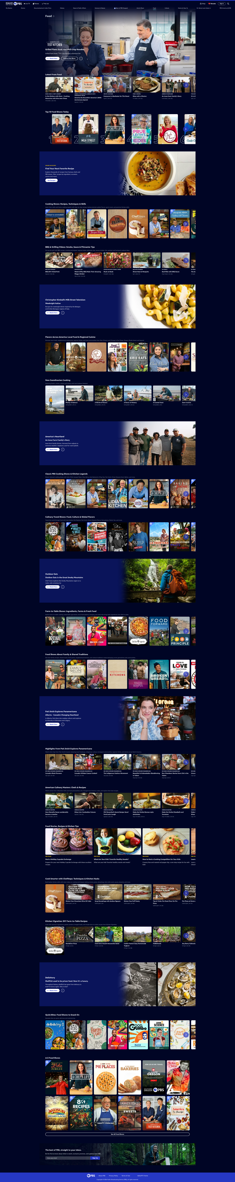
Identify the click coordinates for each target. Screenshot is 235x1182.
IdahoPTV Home (142, 1176)
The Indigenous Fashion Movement (116, 773)
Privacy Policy (113, 1176)
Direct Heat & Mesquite (141, 272)
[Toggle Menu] (81, 58)
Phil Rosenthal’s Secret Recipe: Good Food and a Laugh (116, 813)
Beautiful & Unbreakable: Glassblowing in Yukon (146, 774)
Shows (37, 3)
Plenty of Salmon (72, 402)
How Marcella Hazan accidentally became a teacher (56, 813)
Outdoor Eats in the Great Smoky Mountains (64, 577)
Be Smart (193, 269)
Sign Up (95, 1158)
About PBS (102, 1176)
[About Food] (53, 16)
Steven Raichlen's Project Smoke (112, 269)
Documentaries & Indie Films (42, 8)
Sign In (222, 3)
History (62, 8)
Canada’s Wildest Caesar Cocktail (86, 773)
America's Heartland (167, 94)
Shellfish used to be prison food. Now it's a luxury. (66, 981)
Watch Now (53, 58)
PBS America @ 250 (225, 8)
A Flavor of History (130, 402)
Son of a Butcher (108, 94)
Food (154, 8)
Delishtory (50, 977)
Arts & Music (140, 8)
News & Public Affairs (79, 8)
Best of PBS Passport (122, 8)
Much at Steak (108, 272)
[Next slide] (186, 85)
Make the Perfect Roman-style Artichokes (143, 813)
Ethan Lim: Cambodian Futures (85, 812)
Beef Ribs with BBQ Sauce (170, 272)
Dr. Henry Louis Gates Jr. (204, 8)
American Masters (50, 810)
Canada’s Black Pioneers (53, 773)
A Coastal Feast (158, 402)
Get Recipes (51, 180)
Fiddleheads (157, 943)
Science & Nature (100, 8)
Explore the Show (69, 58)
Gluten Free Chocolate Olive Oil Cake (78, 901)
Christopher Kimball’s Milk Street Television (65, 300)
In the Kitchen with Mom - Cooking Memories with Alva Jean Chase (57, 97)
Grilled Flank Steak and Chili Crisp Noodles (64, 49)
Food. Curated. (137, 94)
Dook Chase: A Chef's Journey (53, 94)
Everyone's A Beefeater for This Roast (116, 96)
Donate (213, 3)
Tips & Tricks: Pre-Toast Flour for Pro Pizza (165, 902)
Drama (23, 8)
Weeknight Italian (53, 303)
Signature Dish (78, 269)
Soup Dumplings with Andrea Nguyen (108, 901)
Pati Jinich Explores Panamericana (61, 711)
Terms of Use (126, 1176)
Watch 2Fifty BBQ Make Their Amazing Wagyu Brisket (88, 273)
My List (46, 3)
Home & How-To (183, 8)
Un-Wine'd (164, 269)
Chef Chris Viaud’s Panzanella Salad (107, 943)
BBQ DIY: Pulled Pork (52, 272)
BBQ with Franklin (50, 269)
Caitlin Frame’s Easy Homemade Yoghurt (135, 945)
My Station (9, 8)
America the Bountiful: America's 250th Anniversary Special (88, 99)
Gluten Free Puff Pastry (132, 901)
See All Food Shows (117, 1134)
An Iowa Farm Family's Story (171, 96)
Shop (203, 3)
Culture (167, 8)
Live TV (27, 3)
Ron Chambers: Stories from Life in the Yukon (175, 774)
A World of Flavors (101, 402)
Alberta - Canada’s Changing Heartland (61, 715)
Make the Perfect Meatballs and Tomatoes (173, 813)
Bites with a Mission (140, 96)
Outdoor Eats (51, 574)
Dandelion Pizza (71, 943)
